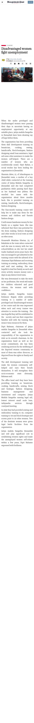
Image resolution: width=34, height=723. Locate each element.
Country (10, 45)
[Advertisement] (17, 27)
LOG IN (30, 2)
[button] (2, 2)
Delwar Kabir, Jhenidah (16, 59)
